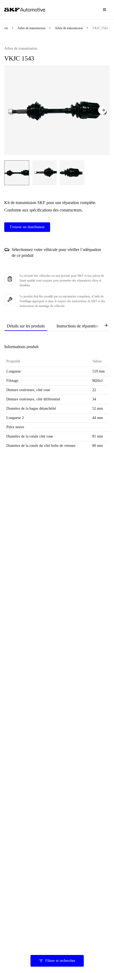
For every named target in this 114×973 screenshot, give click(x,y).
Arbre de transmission (31, 28)
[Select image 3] (72, 172)
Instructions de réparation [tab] (77, 326)
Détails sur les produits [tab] (26, 326)
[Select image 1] (16, 172)
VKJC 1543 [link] (100, 28)
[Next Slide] (102, 110)
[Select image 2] (44, 172)
